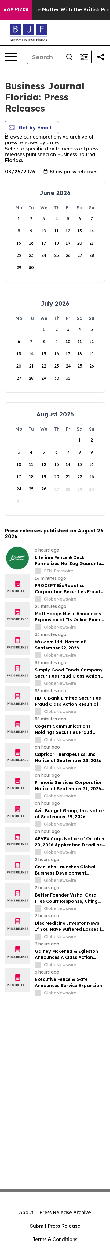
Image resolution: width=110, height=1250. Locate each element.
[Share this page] (101, 57)
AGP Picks (16, 10)
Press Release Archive (65, 1212)
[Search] (69, 57)
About (26, 1212)
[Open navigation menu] (11, 57)
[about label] (38, 571)
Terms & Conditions (55, 1239)
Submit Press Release (55, 1226)
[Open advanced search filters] (84, 57)
